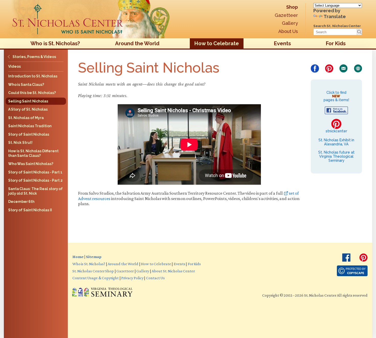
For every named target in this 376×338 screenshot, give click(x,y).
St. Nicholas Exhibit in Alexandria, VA (336, 142)
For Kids (335, 43)
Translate (335, 16)
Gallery (290, 23)
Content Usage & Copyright (95, 277)
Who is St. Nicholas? (55, 43)
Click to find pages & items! (336, 96)
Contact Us (155, 277)
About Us (288, 31)
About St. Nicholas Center (173, 271)
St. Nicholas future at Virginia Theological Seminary (336, 156)
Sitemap (93, 256)
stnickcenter (336, 131)
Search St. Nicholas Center (337, 26)
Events (282, 43)
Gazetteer (286, 15)
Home (78, 256)
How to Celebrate (216, 43)
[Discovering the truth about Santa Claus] (68, 19)
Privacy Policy (132, 277)
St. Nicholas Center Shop (93, 271)
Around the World (137, 43)
